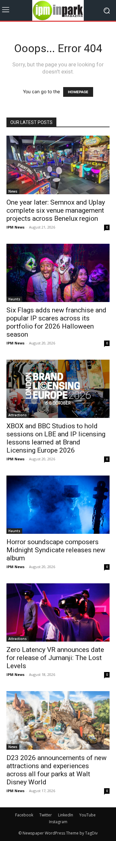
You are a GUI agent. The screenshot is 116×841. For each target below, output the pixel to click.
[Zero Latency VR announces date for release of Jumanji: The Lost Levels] (58, 612)
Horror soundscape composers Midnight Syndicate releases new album (55, 550)
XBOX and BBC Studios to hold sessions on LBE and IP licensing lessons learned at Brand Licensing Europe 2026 (55, 438)
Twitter (45, 815)
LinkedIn (65, 815)
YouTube (87, 815)
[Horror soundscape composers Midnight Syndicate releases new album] (58, 505)
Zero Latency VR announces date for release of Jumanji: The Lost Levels (55, 658)
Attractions (17, 415)
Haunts (14, 299)
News (12, 191)
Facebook (24, 815)
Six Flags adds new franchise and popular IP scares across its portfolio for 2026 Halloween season (56, 322)
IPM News (15, 227)
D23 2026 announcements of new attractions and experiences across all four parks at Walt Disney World (56, 770)
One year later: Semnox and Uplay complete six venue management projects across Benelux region (55, 210)
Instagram (58, 821)
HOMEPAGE (78, 92)
